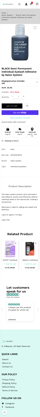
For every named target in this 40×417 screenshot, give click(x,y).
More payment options (20, 118)
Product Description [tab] (20, 186)
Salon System (7, 15)
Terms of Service (9, 390)
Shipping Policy (9, 383)
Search (5, 359)
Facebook (9, 407)
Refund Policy (8, 387)
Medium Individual (30, 260)
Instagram (10, 403)
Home (4, 13)
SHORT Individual (10, 260)
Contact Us (7, 367)
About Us (6, 363)
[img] (21, 294)
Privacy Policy (8, 380)
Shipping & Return (11, 141)
